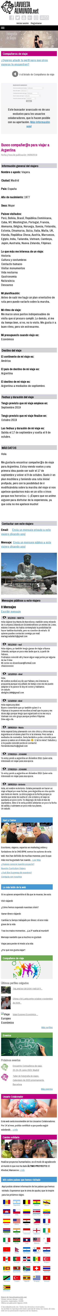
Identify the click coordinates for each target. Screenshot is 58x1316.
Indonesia (27, 1234)
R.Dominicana (26, 1262)
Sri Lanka (7, 1271)
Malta (46, 1243)
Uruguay (36, 1281)
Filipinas (36, 1224)
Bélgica (26, 1205)
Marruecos (6, 1252)
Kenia (17, 1243)
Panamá (36, 1252)
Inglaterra (37, 1234)
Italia (6, 1243)
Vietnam (46, 1281)
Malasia (36, 1243)
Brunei (47, 1205)
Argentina (17, 1205)
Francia (46, 1224)
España (6, 1224)
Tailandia (47, 1271)
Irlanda (46, 1234)
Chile (16, 1215)
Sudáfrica (27, 1271)
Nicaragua (26, 1252)
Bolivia (36, 1205)
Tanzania (7, 1281)
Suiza (37, 1271)
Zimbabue (6, 1290)
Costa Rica (36, 1215)
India (16, 1234)
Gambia (6, 1234)
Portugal (16, 1262)
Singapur (47, 1262)
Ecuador (46, 1215)
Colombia (27, 1215)
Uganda (26, 1281)
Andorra (6, 1205)
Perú (6, 1262)
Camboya (7, 1215)
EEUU (17, 1224)
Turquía (16, 1281)
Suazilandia (16, 1271)
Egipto (27, 1224)
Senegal (36, 1262)
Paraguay (47, 1252)
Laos (26, 1243)
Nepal (17, 1252)
